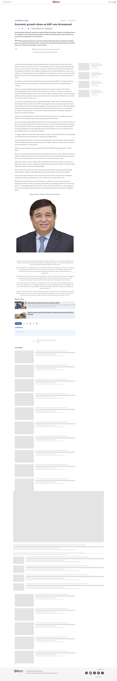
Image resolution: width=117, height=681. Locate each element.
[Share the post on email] (22, 28)
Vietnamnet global (21, 20)
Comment (18, 323)
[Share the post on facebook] (16, 28)
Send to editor (98, 677)
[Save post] (28, 28)
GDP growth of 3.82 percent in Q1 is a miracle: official (43, 303)
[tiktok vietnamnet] (94, 673)
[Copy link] (25, 28)
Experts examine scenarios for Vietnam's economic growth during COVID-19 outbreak (50, 313)
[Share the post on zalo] (19, 28)
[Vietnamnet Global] (60, 3)
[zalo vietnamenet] (102, 673)
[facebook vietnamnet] (86, 673)
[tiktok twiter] (98, 673)
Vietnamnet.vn (7, 2)
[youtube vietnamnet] (90, 673)
